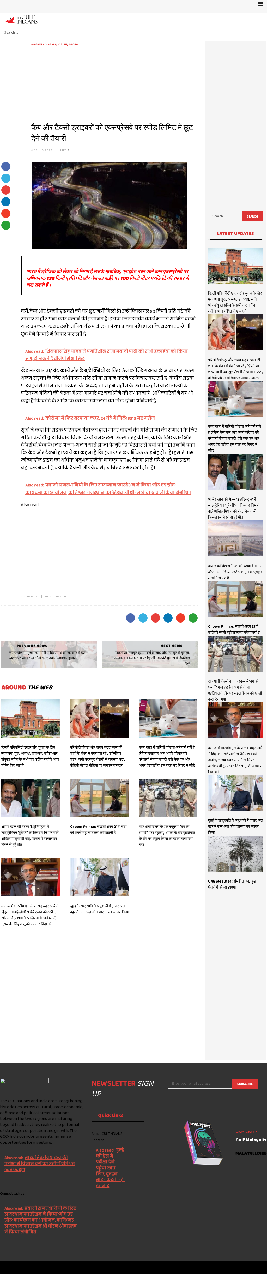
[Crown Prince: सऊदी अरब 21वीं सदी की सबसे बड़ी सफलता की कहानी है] (99, 798)
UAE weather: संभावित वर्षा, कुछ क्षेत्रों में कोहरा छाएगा (232, 884)
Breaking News (43, 44)
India (73, 44)
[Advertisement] (114, 83)
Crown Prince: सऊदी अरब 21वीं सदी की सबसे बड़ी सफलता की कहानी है (98, 830)
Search (252, 216)
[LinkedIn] (27, 1246)
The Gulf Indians (29, 1267)
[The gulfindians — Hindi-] (22, 19)
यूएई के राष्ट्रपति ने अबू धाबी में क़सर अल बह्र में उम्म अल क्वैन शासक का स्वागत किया (99, 909)
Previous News (32, 645)
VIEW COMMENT (56, 596)
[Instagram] (52, 1246)
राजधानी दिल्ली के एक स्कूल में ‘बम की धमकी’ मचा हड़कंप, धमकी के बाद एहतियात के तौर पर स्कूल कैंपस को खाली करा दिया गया (167, 836)
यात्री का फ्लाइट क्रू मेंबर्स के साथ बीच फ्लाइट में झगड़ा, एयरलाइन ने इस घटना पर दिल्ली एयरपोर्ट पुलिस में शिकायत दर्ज (151, 658)
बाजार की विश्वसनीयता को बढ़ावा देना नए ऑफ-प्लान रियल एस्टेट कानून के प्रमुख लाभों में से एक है (235, 572)
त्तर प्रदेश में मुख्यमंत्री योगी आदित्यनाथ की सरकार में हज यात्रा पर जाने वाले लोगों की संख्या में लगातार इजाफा (47, 655)
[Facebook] (2, 1246)
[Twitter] (14, 1246)
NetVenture (254, 1267)
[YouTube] (39, 1246)
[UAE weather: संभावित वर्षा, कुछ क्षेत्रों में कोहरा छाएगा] (235, 854)
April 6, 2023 (41, 150)
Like (64, 150)
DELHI (63, 44)
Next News (171, 645)
